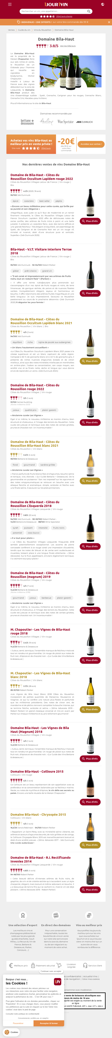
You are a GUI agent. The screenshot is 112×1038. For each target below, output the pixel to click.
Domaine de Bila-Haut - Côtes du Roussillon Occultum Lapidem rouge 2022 (41, 177)
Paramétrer (18, 1023)
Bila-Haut (46, 103)
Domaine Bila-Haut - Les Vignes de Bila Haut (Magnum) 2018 (39, 730)
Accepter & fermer (49, 1023)
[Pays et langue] (103, 4)
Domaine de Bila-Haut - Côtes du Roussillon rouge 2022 (34, 387)
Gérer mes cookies (91, 979)
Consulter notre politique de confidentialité (22, 1014)
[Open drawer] (9, 4)
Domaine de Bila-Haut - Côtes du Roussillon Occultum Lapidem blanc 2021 (41, 321)
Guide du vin (24, 30)
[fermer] (109, 22)
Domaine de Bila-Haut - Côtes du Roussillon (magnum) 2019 (34, 575)
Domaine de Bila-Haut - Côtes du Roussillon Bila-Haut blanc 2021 (34, 443)
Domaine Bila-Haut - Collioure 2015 (37, 771)
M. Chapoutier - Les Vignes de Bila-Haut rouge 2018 (40, 631)
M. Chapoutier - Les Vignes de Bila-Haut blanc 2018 (40, 675)
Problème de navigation (67, 979)
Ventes (11, 30)
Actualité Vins (90, 976)
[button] (11, 1032)
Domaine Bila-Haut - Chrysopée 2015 (38, 814)
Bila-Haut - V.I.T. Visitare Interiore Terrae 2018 (41, 251)
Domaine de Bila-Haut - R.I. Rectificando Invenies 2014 (40, 859)
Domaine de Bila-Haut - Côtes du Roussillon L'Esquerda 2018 (34, 504)
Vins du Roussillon (42, 30)
